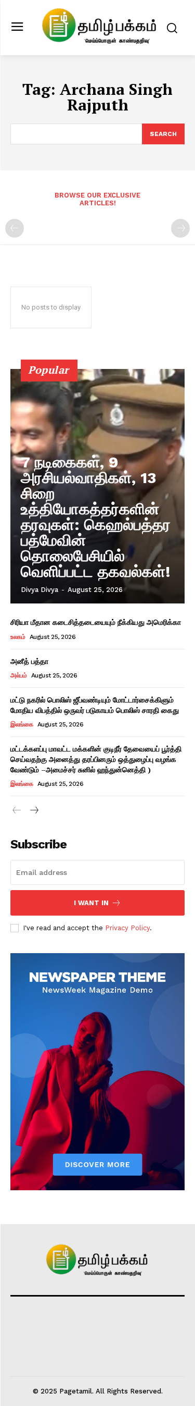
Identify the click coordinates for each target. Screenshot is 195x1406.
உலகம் (17, 636)
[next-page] (33, 810)
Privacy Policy (127, 928)
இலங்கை (21, 724)
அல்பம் (18, 675)
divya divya (39, 590)
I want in (91, 903)
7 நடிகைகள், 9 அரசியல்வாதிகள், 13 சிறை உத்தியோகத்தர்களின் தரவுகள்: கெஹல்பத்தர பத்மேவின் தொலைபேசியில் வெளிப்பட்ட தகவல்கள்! (96, 517)
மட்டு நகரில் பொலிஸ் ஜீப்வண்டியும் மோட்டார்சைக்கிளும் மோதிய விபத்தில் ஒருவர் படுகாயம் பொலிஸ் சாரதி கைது (94, 705)
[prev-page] (14, 228)
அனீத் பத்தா (29, 661)
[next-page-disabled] (180, 228)
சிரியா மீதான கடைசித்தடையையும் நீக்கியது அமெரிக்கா (95, 622)
